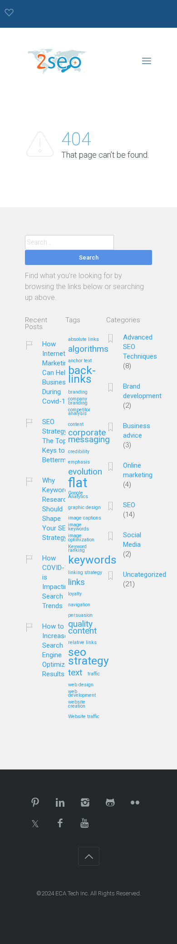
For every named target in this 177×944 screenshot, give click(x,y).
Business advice (136, 431)
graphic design (84, 507)
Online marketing (137, 470)
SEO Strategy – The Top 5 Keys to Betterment (59, 441)
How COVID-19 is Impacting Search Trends (57, 582)
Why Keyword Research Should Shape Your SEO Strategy (56, 509)
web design (80, 685)
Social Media (132, 540)
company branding (78, 401)
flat (78, 483)
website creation (76, 704)
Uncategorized (144, 574)
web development (82, 694)
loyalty (75, 594)
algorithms (88, 349)
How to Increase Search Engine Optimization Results (61, 650)
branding (78, 392)
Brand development (142, 391)
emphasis (79, 462)
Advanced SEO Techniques (140, 346)
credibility (78, 452)
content (76, 424)
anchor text (80, 361)
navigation (79, 605)
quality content (82, 627)
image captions (84, 518)
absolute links (83, 339)
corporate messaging (89, 436)
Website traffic (83, 716)
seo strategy (88, 657)
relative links (82, 642)
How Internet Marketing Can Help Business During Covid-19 (56, 372)
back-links (82, 375)
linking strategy (85, 572)
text (75, 673)
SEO (129, 505)
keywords (92, 560)
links (76, 582)
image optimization (81, 538)
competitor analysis (79, 412)
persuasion (80, 615)
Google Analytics (78, 495)
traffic (94, 674)
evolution (85, 472)
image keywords (78, 527)
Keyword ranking (77, 549)
